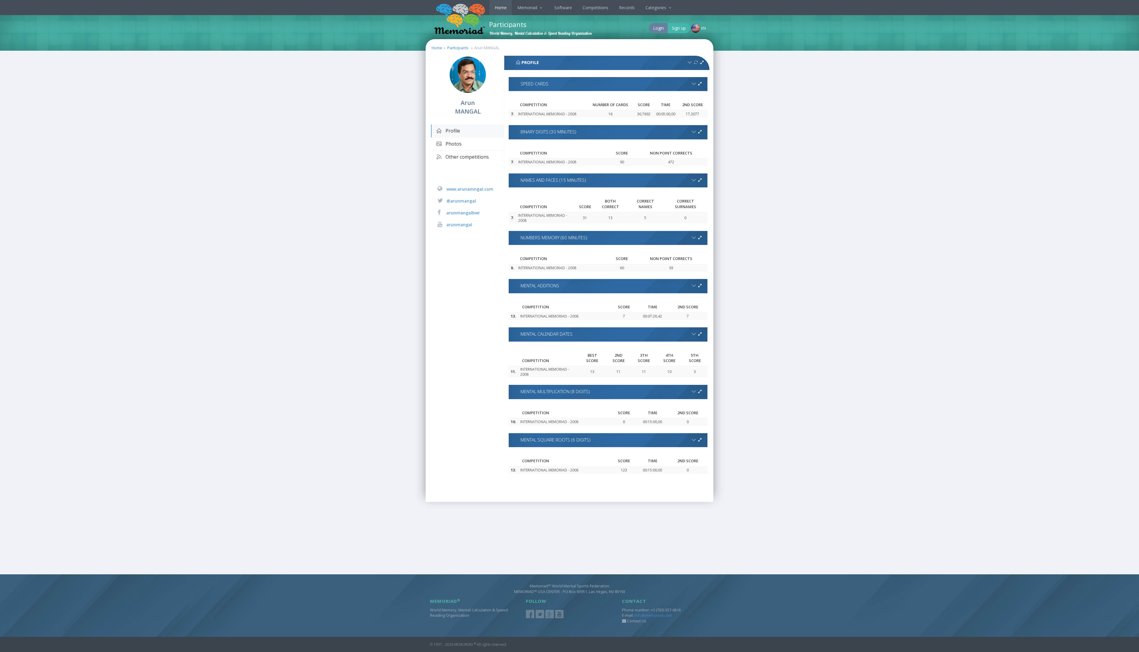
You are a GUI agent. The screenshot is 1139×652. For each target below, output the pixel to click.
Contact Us (636, 621)
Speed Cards (534, 84)
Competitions (595, 7)
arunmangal (459, 224)
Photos (453, 144)
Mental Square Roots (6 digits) (556, 440)
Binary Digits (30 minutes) (548, 132)
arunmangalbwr (463, 213)
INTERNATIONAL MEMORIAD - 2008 (547, 114)
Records (627, 7)
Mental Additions (540, 285)
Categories (656, 7)
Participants (458, 47)
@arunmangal (461, 201)
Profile (452, 130)
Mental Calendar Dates (546, 334)
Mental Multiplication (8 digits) (555, 391)
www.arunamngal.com (469, 189)
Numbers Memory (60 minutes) (554, 237)
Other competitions (466, 157)
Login (658, 28)
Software (563, 7)
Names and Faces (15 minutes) (553, 180)
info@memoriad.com (653, 615)
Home (501, 7)
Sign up (679, 28)
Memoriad (527, 7)
